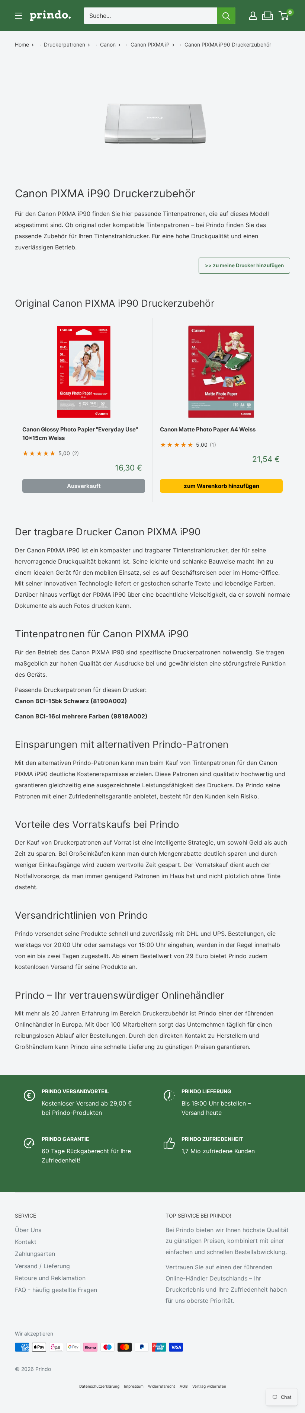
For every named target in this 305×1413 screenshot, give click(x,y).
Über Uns (28, 1230)
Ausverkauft (84, 485)
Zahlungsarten (35, 1253)
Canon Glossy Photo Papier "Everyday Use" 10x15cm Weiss (80, 433)
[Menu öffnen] (18, 16)
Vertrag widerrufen (209, 1386)
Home (22, 44)
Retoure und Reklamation (50, 1278)
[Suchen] (226, 15)
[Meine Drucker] (268, 13)
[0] (284, 15)
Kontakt (25, 1241)
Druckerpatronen (64, 44)
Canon (108, 44)
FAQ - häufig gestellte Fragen (56, 1290)
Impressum (134, 1386)
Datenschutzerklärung (99, 1386)
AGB (184, 1386)
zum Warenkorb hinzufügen (221, 485)
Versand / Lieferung (42, 1266)
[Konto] (253, 16)
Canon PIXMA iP (150, 44)
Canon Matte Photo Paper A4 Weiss (208, 429)
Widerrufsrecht (161, 1386)
